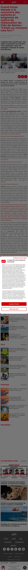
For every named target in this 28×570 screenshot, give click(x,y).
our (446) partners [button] (8, 264)
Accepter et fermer (14, 304)
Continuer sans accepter (20, 258)
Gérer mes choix (14, 309)
